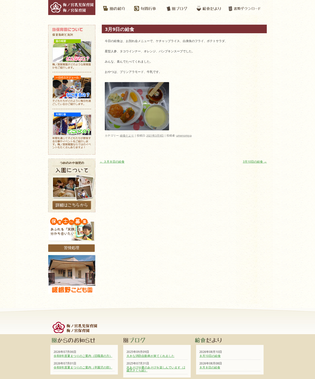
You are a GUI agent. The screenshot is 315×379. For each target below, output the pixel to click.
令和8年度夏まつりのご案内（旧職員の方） (83, 356)
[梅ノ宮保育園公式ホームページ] (71, 13)
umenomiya (184, 135)
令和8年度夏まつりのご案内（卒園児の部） (83, 367)
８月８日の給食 (209, 367)
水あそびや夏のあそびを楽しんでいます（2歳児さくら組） (155, 368)
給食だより (127, 135)
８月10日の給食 (210, 356)
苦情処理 (71, 247)
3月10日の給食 (255, 161)
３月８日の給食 (112, 161)
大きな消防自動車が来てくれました (150, 356)
